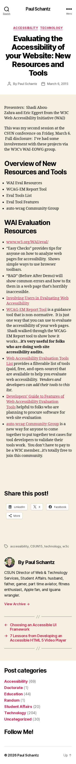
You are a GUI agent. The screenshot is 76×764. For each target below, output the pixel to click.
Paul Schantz (38, 9)
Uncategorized (18, 719)
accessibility (19, 546)
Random (11, 700)
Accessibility (25, 28)
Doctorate (13, 687)
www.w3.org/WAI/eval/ (27, 242)
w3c (65, 546)
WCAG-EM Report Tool (26, 309)
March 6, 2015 (57, 84)
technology (52, 546)
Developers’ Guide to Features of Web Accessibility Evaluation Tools (35, 401)
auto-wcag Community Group (32, 424)
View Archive (17, 604)
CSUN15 (36, 546)
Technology (51, 28)
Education (13, 694)
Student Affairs (18, 706)
